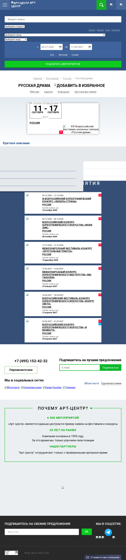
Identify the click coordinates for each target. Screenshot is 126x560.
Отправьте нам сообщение (105, 557)
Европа (100, 30)
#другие (48, 92)
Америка (115, 30)
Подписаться (111, 367)
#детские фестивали (85, 92)
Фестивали (52, 78)
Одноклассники (111, 383)
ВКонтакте (92, 383)
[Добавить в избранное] (79, 85)
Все (52, 55)
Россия (92, 30)
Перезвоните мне (21, 369)
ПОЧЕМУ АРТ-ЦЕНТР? (63, 408)
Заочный (62, 55)
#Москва (34, 92)
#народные (63, 92)
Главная (37, 78)
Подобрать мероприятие (63, 64)
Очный (74, 55)
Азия (107, 30)
